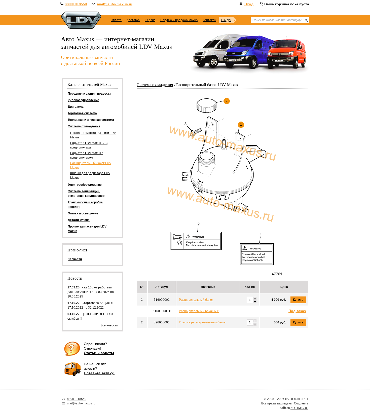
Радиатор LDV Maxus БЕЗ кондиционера (88, 145)
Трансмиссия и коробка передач (85, 205)
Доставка (133, 20)
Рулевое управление (83, 100)
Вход (248, 4)
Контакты (209, 20)
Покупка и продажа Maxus (179, 20)
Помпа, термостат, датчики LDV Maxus (93, 135)
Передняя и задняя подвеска (89, 93)
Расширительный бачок (196, 300)
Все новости (109, 325)
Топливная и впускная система (91, 120)
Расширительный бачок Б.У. (199, 311)
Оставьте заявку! (99, 373)
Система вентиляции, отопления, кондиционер (86, 194)
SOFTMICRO (299, 408)
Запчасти (75, 259)
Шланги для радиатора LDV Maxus (90, 175)
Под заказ (297, 311)
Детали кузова (79, 220)
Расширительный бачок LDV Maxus (90, 165)
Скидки (226, 20)
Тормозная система (82, 113)
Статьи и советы (99, 353)
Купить (298, 300)
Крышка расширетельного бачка (202, 322)
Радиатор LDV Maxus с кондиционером (86, 155)
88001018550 (76, 4)
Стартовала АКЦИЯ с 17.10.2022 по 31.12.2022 (90, 305)
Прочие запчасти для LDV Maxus (87, 229)
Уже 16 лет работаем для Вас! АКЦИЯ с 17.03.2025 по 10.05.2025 (90, 292)
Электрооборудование (85, 184)
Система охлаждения (155, 84)
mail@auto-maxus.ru (114, 4)
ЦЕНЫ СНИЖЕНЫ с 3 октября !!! (90, 316)
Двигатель (76, 106)
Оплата (116, 20)
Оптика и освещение (83, 213)
